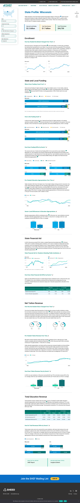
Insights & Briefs (55, 462)
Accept (61, 501)
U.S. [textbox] (3, 26)
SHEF (7, 5)
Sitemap (70, 493)
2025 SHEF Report (23, 5)
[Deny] (78, 501)
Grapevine (33, 5)
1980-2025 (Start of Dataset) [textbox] (8, 31)
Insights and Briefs (53, 5)
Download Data (66, 5)
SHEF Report (31, 462)
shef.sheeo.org (53, 1)
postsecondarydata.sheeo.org (69, 1)
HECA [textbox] (3, 36)
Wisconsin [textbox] (4, 21)
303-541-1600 (6, 493)
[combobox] (9, 21)
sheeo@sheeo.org (15, 493)
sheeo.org (43, 1)
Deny (65, 501)
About (73, 5)
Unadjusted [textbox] (4, 41)
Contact (75, 493)
